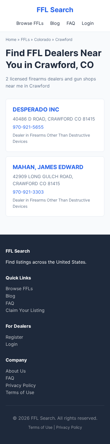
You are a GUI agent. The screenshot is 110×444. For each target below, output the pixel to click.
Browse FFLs (29, 23)
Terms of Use (20, 392)
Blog (55, 23)
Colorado (42, 39)
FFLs (25, 39)
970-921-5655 (28, 127)
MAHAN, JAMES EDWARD (48, 167)
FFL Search (55, 10)
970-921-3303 (28, 192)
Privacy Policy (21, 385)
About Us (16, 371)
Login (88, 23)
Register (14, 337)
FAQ (71, 23)
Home (11, 39)
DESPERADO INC (36, 109)
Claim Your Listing (25, 310)
